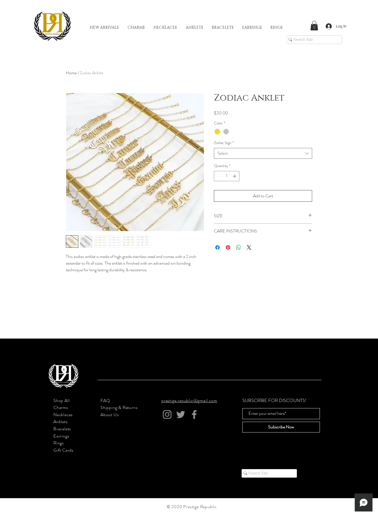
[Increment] (235, 176)
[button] (314, 25)
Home (71, 73)
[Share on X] (249, 247)
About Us (109, 414)
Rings (58, 443)
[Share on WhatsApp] (238, 247)
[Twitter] (181, 414)
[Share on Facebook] (217, 247)
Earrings (61, 436)
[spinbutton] (227, 176)
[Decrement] (218, 176)
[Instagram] (167, 414)
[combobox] (263, 153)
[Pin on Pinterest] (228, 247)
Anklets (60, 421)
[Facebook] (194, 414)
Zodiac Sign (224, 142)
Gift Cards (63, 450)
